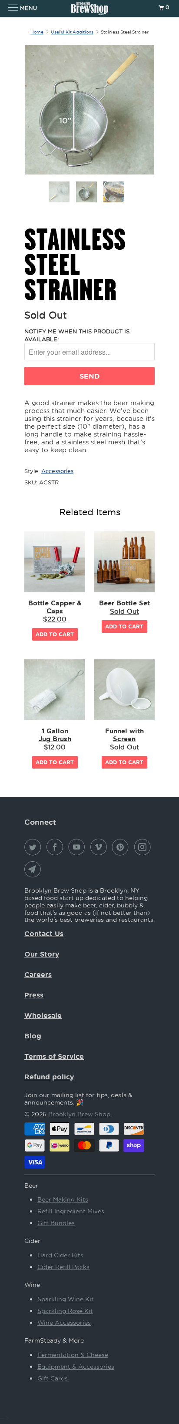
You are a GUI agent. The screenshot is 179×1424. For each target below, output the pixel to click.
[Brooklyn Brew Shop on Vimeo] (100, 847)
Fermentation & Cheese (72, 1354)
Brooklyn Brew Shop (79, 1114)
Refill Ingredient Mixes (70, 1211)
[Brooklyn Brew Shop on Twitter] (34, 847)
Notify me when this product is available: (76, 335)
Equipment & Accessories (75, 1366)
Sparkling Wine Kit (65, 1299)
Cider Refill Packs (63, 1267)
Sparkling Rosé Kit (65, 1310)
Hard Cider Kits (60, 1255)
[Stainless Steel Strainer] (89, 109)
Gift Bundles (56, 1223)
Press (33, 995)
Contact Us (43, 933)
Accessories (57, 470)
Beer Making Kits (62, 1199)
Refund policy (49, 1076)
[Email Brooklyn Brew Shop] (34, 869)
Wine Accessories (64, 1322)
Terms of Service (54, 1056)
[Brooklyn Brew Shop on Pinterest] (122, 847)
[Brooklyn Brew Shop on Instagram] (144, 847)
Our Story (41, 954)
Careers (38, 974)
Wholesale (43, 1015)
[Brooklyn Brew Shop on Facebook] (56, 847)
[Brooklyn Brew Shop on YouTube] (78, 847)
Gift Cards (52, 1378)
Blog (32, 1036)
